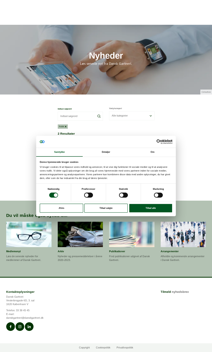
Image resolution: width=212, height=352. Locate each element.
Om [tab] (152, 152)
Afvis (61, 208)
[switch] (88, 195)
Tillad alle (151, 208)
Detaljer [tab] (106, 152)
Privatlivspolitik (125, 347)
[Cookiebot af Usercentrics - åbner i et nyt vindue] (158, 141)
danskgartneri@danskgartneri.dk (25, 318)
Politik (61, 126)
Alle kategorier (120, 115)
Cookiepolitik (103, 347)
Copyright (84, 347)
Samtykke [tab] (59, 152)
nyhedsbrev (180, 291)
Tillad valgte (106, 208)
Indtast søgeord (65, 109)
